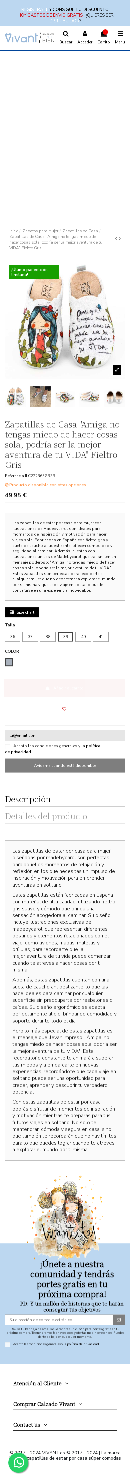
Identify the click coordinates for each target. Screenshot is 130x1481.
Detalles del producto (46, 817)
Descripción (28, 800)
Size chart (25, 612)
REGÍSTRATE (34, 10)
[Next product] (120, 239)
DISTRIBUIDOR (64, 21)
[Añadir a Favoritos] (64, 709)
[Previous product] (117, 239)
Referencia (14, 476)
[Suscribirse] (119, 1320)
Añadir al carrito (68, 688)
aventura (37, 956)
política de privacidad (83, 1344)
